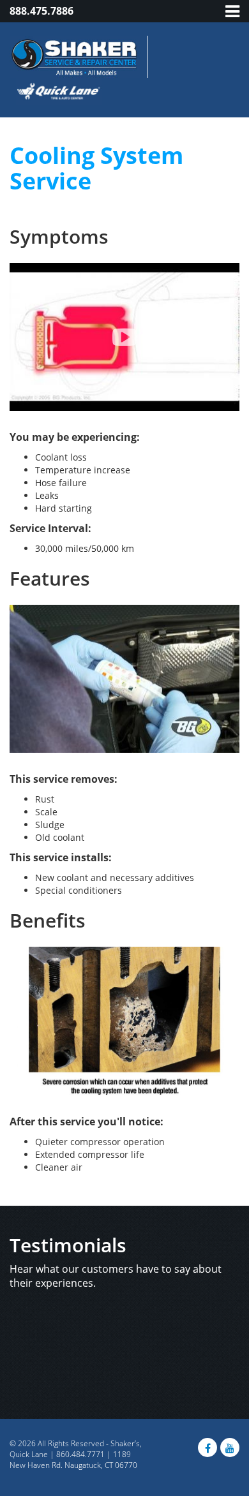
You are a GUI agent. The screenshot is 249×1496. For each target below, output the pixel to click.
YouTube (229, 1447)
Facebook (207, 1447)
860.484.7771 (80, 1454)
